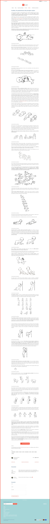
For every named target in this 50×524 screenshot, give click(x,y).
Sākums (5, 507)
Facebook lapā (22, 447)
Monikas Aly (15, 18)
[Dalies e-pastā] (38, 457)
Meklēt (4, 506)
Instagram (27, 447)
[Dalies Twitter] (36, 457)
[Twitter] (39, 1)
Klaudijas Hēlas (21, 18)
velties (12, 453)
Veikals (4, 511)
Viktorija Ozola (12, 519)
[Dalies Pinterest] (37, 457)
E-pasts (12, 486)
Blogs (4, 508)
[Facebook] (40, 1)
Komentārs (12, 489)
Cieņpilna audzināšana (6, 509)
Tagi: (11, 450)
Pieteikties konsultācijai (7, 512)
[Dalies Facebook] (35, 457)
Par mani (5, 510)
